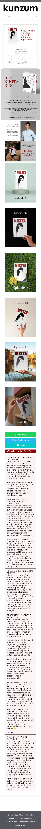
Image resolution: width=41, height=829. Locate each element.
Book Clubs (19, 815)
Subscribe (29, 815)
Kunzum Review (26, 818)
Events (10, 815)
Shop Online (23, 822)
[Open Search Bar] (36, 17)
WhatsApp (22, 435)
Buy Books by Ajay (21, 440)
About (32, 822)
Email (22, 445)
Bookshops (13, 818)
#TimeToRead (12, 822)
